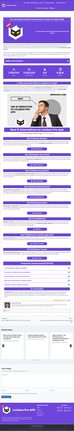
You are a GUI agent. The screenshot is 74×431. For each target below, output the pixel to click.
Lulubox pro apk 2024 (20, 55)
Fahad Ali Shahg (7, 340)
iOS (42, 3)
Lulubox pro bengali (42, 8)
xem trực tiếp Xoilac (53, 429)
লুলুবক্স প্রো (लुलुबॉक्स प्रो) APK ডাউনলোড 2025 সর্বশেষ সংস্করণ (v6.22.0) (15, 319)
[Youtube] (4, 310)
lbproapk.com (24, 304)
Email (28, 390)
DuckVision (32, 427)
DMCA (38, 407)
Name (4, 390)
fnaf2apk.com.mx (27, 429)
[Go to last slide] (3, 345)
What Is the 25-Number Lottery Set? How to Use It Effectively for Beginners (12, 336)
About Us (39, 409)
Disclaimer (39, 415)
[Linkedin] (6, 310)
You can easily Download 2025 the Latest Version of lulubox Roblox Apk (56, 320)
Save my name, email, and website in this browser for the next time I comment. (20, 393)
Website (52, 390)
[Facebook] (9, 310)
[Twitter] (7, 310)
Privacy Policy (40, 413)
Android (27, 3)
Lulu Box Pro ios (52, 91)
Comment (5, 374)
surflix (37, 427)
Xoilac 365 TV (44, 429)
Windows (35, 3)
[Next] (71, 345)
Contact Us (40, 411)
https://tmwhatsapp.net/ (15, 429)
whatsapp (41, 427)
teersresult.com (36, 429)
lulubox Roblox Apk (51, 295)
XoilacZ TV (61, 429)
